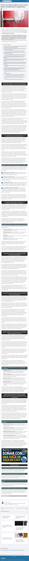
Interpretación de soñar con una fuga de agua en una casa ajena (15, 54)
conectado (11, 550)
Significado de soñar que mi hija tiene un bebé (22, 508)
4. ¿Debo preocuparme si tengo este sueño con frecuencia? (14, 79)
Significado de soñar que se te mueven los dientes (7, 508)
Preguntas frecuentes (7, 73)
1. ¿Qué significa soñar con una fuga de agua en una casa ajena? (15, 74)
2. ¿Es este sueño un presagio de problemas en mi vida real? (14, 75)
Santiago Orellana (5, 8)
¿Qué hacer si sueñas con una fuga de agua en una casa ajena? (15, 50)
